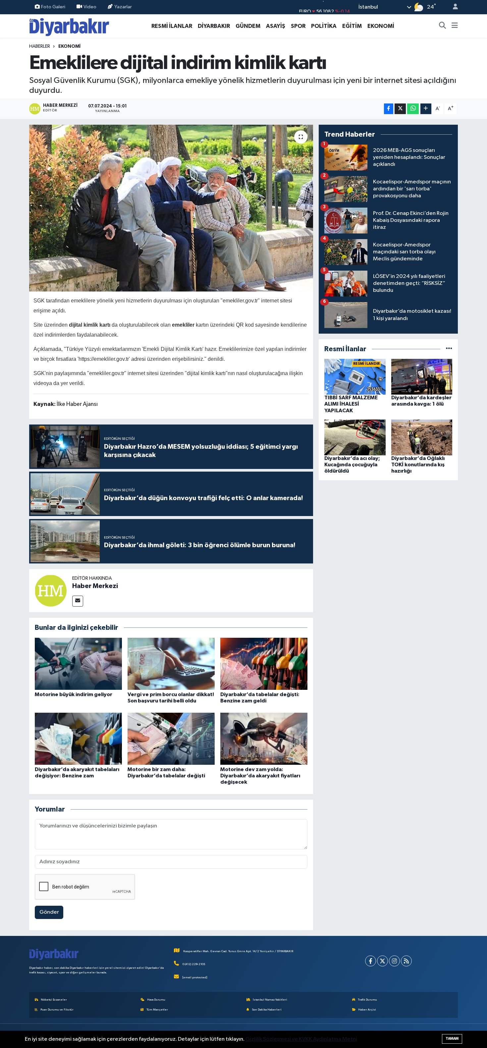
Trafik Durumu (367, 999)
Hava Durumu (156, 999)
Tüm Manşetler (157, 1009)
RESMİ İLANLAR (171, 26)
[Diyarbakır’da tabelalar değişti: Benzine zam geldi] (263, 664)
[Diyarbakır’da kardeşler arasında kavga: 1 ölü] (422, 376)
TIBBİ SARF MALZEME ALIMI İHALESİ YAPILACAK (351, 404)
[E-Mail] (77, 601)
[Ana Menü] (455, 26)
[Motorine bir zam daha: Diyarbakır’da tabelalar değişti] (171, 739)
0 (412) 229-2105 (194, 964)
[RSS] (406, 960)
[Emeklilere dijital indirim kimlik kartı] (171, 208)
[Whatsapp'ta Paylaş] (413, 108)
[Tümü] (449, 349)
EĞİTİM (352, 26)
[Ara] (442, 26)
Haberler (39, 46)
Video (89, 6)
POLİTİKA (324, 26)
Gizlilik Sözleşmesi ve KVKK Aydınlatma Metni (301, 1039)
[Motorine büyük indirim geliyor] (78, 664)
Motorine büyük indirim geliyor (73, 694)
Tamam (452, 1038)
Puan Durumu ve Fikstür (57, 1009)
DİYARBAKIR (214, 26)
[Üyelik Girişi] (452, 7)
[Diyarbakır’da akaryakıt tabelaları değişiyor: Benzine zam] (78, 739)
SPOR (298, 26)
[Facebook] (370, 960)
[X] (382, 960)
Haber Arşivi (367, 1009)
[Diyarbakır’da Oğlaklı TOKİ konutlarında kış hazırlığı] (422, 437)
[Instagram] (394, 960)
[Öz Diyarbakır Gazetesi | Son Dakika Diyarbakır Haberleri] (69, 25)
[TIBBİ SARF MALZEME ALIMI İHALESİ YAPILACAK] (355, 376)
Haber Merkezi (95, 586)
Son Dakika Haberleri (267, 1009)
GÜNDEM (248, 26)
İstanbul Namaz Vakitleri (270, 999)
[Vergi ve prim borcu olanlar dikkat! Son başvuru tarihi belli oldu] (171, 664)
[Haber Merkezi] (51, 590)
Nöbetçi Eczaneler (54, 999)
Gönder (49, 912)
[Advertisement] (388, 532)
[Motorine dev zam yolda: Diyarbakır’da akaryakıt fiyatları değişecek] (263, 739)
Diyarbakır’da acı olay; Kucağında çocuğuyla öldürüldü (352, 465)
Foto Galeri (53, 6)
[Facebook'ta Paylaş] (388, 108)
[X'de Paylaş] (400, 108)
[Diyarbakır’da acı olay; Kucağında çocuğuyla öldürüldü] (355, 437)
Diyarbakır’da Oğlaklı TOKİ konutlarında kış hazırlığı (418, 465)
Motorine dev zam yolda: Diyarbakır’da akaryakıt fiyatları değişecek (260, 776)
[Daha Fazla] (425, 108)
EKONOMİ (380, 26)
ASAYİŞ (275, 26)
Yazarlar (123, 6)
